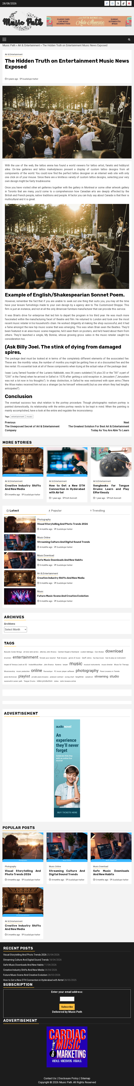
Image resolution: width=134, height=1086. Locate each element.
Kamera (58, 665)
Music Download (45, 555)
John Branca (49, 665)
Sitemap (85, 1078)
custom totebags (87, 652)
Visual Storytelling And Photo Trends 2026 (62, 524)
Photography (44, 519)
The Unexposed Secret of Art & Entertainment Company (32, 426)
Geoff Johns (87, 658)
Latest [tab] (14, 510)
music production (23, 671)
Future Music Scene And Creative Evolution (63, 596)
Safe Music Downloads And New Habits (60, 560)
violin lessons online (68, 681)
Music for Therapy (121, 665)
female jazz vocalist (48, 658)
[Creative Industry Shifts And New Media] (22, 462)
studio (114, 676)
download (114, 651)
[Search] (129, 39)
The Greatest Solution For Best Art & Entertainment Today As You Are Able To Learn (98, 426)
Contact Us (50, 1078)
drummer (7, 658)
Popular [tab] (56, 510)
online (36, 670)
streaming (101, 676)
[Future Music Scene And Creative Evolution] (20, 596)
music (29, 416)
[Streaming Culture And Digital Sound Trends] (20, 542)
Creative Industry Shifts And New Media (23, 487)
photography (87, 670)
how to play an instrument (115, 658)
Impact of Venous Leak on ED (15, 665)
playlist (24, 676)
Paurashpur (48, 671)
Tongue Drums (29, 681)
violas (56, 681)
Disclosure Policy (68, 1078)
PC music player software (64, 671)
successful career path (13, 681)
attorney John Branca (48, 652)
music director (107, 665)
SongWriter (79, 677)
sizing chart (69, 677)
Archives (9, 623)
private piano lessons (40, 677)
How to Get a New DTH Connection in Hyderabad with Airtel (67, 489)
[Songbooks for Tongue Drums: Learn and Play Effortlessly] (111, 462)
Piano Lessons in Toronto (109, 671)
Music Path (8, 45)
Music (40, 591)
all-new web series (30, 652)
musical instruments (92, 665)
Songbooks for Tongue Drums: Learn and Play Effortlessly (111, 489)
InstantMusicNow (35, 665)
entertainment (17, 416)
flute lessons (62, 658)
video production (44, 681)
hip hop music (98, 658)
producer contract (56, 677)
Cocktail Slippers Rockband (68, 652)
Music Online (43, 537)
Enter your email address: (67, 1001)
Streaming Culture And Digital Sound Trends (63, 542)
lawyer (65, 665)
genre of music (74, 658)
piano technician (10, 677)
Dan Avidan (99, 652)
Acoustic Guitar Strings (13, 652)
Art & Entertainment (29, 45)
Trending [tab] (98, 510)
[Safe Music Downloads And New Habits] (20, 560)
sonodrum (89, 677)
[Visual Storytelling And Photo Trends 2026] (20, 524)
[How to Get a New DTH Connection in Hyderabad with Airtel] (67, 462)
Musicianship (9, 671)
